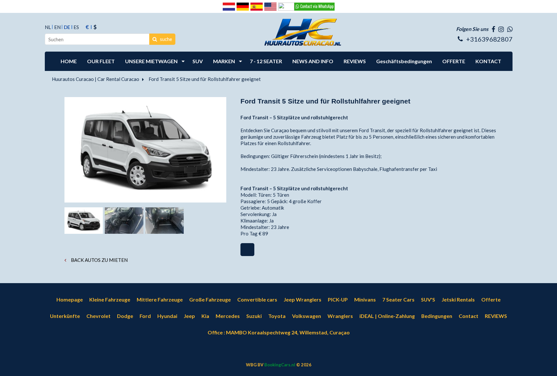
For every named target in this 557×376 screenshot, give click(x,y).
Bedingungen (436, 316)
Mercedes (228, 316)
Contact (468, 316)
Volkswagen (306, 316)
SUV (197, 61)
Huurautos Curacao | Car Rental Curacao (95, 79)
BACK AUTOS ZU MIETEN (99, 260)
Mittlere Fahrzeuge (160, 299)
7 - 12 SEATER (266, 61)
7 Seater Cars (398, 299)
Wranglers (340, 316)
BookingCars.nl (279, 364)
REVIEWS (355, 61)
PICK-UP (338, 299)
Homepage (69, 299)
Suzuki (254, 316)
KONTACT (488, 61)
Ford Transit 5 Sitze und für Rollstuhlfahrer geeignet (205, 79)
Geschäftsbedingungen (404, 61)
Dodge (125, 316)
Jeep (189, 316)
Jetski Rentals (458, 299)
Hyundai (167, 316)
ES (76, 27)
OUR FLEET (101, 61)
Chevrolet (98, 316)
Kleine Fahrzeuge (109, 299)
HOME (69, 61)
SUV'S (428, 299)
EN (57, 27)
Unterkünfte (65, 316)
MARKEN (224, 61)
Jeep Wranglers (302, 299)
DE (67, 27)
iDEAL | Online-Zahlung (387, 316)
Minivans (365, 299)
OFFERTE (453, 61)
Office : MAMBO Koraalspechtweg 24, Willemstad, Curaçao (279, 332)
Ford (145, 316)
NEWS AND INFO (312, 61)
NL (48, 27)
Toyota (277, 316)
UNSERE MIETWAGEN (151, 61)
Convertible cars (257, 299)
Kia (205, 316)
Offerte (491, 299)
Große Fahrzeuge (210, 299)
